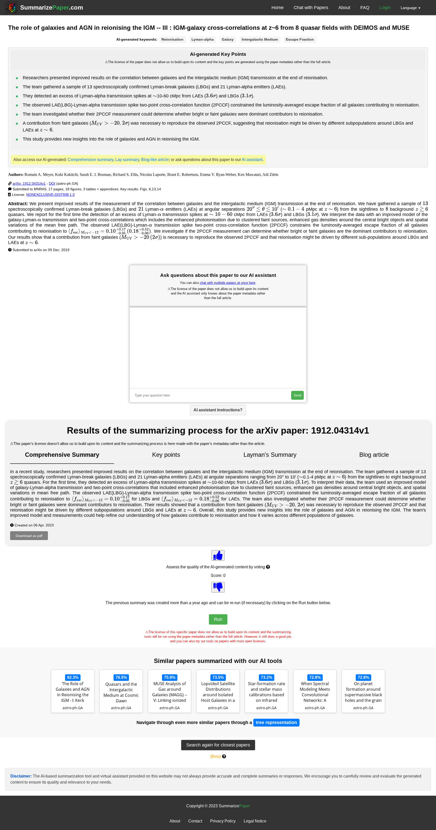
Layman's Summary (269, 454)
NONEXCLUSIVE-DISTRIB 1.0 (50, 195)
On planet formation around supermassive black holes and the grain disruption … (363, 692)
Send (297, 395)
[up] (218, 555)
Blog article (374, 454)
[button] (411, 7)
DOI (52, 183)
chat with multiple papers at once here (227, 283)
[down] (218, 587)
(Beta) (215, 756)
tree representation (276, 722)
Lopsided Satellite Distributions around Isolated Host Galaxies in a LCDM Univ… (218, 692)
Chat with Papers (311, 7)
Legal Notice (255, 821)
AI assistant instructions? (218, 410)
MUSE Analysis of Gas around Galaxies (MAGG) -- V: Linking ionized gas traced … (169, 692)
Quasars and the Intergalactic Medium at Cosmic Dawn (121, 692)
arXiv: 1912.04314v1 (29, 183)
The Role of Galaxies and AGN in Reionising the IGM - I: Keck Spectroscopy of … (72, 692)
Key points (166, 454)
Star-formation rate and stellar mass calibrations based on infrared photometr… (266, 692)
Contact (195, 821)
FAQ (364, 7)
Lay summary (127, 159)
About (344, 7)
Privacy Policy (223, 821)
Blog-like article (155, 159)
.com (51, 7)
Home (277, 7)
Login (385, 7)
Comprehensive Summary (62, 454)
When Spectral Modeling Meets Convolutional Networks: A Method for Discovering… (315, 692)
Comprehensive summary (90, 159)
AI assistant (252, 159)
